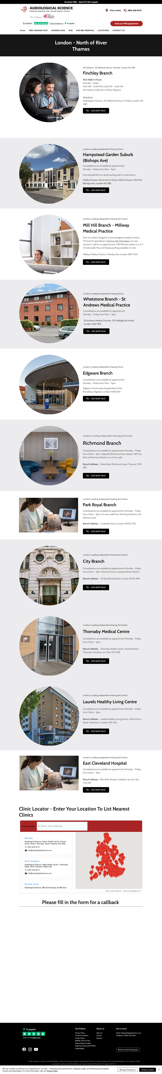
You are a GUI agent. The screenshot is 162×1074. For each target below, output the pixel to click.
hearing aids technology (118, 241)
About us (99, 1033)
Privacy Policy (80, 1033)
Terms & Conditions (81, 1035)
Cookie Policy (80, 1038)
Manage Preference (128, 1069)
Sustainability (79, 1048)
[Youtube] (36, 1049)
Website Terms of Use (82, 1041)
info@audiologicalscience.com (131, 1033)
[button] (58, 30)
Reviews (99, 1038)
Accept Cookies (147, 1069)
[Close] (158, 1069)
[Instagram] (30, 1049)
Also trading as (36, 17)
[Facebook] (24, 1049)
